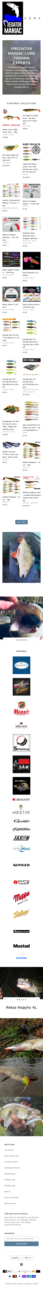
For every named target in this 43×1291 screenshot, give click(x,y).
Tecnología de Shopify (30, 1283)
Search (7, 1192)
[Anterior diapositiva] (6, 640)
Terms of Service (11, 1197)
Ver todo (21, 522)
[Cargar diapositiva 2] (18, 640)
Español (15, 1258)
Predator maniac (16, 1283)
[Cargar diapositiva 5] (24, 640)
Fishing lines (9, 1174)
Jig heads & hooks (12, 1168)
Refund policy (10, 1203)
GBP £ (27, 1258)
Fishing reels (9, 1186)
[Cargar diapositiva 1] (16, 640)
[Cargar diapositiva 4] (22, 640)
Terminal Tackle (11, 1162)
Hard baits (8, 1150)
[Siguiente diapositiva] (36, 640)
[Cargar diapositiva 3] (20, 640)
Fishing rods (9, 1180)
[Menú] (39, 18)
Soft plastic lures (11, 1156)
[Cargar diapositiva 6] (26, 640)
